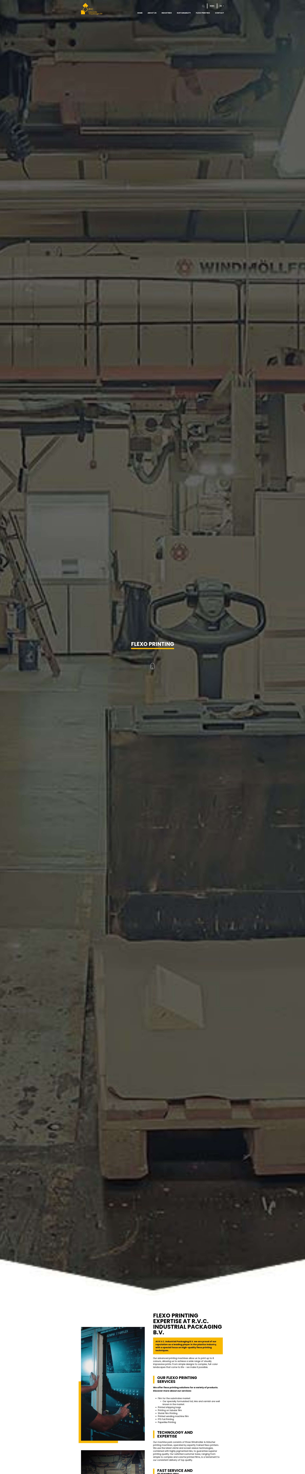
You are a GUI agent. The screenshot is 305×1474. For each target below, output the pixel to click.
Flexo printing (203, 13)
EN (221, 6)
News (212, 6)
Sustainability (184, 13)
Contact (219, 13)
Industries (167, 13)
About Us (152, 13)
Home (139, 13)
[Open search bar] (206, 6)
